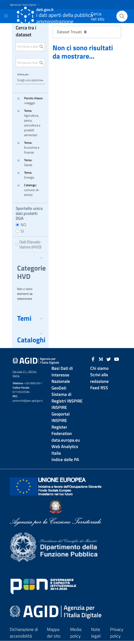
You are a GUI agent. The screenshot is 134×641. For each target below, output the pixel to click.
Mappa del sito (53, 632)
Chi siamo (99, 368)
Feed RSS (99, 388)
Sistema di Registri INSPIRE (67, 397)
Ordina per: (23, 74)
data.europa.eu (65, 440)
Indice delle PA (65, 459)
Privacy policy (116, 632)
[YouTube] (116, 359)
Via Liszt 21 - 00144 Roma (24, 373)
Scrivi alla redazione (99, 378)
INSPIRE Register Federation (61, 427)
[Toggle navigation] (6, 16)
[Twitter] (108, 359)
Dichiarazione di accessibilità (24, 632)
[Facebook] (93, 359)
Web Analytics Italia (64, 449)
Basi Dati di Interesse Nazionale (62, 375)
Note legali (96, 632)
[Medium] (101, 359)
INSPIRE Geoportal (60, 410)
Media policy (75, 632)
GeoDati (58, 388)
